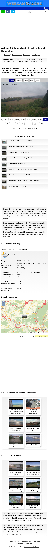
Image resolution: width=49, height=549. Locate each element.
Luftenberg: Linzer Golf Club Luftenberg (33, 490)
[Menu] (46, 8)
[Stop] (22, 123)
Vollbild (23, 128)
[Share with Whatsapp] (3, 11)
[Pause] (17, 123)
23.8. (26, 80)
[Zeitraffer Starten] (13, 123)
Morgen (12, 249)
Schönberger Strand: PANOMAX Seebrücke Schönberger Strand (16, 411)
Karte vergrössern (41, 336)
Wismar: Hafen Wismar (33, 445)
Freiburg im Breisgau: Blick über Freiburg (16, 490)
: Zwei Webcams (18, 141)
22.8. (31, 80)
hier (36, 232)
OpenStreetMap (35, 333)
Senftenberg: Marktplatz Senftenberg (33, 411)
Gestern (19, 80)
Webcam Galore (31, 547)
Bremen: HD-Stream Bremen (16, 473)
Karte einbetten (25, 336)
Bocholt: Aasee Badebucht (33, 506)
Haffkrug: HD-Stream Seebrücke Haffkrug (33, 473)
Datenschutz (26, 541)
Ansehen (33, 128)
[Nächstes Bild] (28, 123)
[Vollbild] (34, 123)
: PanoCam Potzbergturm (20, 169)
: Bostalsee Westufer (18, 146)
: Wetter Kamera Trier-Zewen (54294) (22, 180)
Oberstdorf (6, 534)
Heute (12, 80)
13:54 (40, 119)
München (19, 534)
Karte (15, 128)
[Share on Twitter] (13, 11)
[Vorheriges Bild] (7, 123)
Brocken (20, 532)
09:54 (17, 119)
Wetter (37, 223)
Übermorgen (22, 249)
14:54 (45, 119)
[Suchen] (45, 12)
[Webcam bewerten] (41, 123)
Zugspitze (32, 532)
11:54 (28, 119)
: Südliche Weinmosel (17, 175)
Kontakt (29, 543)
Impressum (14, 541)
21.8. (37, 80)
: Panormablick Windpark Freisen (21, 158)
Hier (4, 525)
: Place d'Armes (15, 186)
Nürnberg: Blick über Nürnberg (33, 429)
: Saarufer (15, 163)
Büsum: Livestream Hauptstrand (16, 429)
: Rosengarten (17, 152)
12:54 (34, 119)
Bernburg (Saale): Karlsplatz (16, 446)
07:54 (5, 119)
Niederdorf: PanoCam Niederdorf (16, 506)
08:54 (11, 119)
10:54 (22, 119)
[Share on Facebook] (8, 11)
